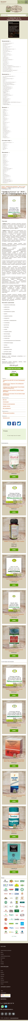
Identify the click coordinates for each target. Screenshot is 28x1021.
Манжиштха (5, 182)
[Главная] (14, 12)
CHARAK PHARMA (6, 104)
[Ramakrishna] (22, 933)
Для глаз (5, 399)
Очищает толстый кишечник (9, 403)
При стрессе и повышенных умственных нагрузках (11, 66)
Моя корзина (3, 1)
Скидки (2, 961)
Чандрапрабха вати (6, 130)
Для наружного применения (7, 59)
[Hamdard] (22, 916)
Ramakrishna (5, 85)
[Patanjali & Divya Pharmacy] (5, 912)
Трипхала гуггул (6, 417)
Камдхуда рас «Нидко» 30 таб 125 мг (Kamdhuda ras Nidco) (14, 650)
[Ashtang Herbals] (16, 908)
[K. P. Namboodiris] (22, 891)
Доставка (2, 974)
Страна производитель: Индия (8, 78)
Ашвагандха (5, 167)
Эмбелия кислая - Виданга (7, 181)
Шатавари (4, 112)
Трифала (4, 109)
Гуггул (4, 166)
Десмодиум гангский (6, 179)
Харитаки (4, 154)
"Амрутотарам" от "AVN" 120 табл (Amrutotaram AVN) (14, 579)
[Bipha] (11, 929)
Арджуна (4, 125)
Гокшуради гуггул (6, 137)
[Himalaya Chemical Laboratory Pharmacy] (22, 921)
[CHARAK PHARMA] (11, 904)
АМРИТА (4, 92)
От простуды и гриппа (6, 51)
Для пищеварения (7, 408)
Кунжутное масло (6, 169)
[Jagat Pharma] (11, 895)
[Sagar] (16, 933)
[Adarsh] (11, 908)
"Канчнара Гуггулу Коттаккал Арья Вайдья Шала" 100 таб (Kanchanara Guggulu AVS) (14, 760)
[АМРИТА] (11, 912)
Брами (4, 111)
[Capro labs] (11, 916)
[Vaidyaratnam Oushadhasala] (5, 904)
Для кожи (4, 45)
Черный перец (5, 161)
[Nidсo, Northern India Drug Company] (22, 882)
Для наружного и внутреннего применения (10, 70)
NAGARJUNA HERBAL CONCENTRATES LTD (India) (11, 102)
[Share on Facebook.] (14, 425)
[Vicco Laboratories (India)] (5, 895)
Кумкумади (5, 128)
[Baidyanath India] (11, 891)
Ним (4, 116)
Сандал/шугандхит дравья (7, 168)
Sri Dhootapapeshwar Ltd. (7, 86)
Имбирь (4, 156)
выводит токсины (6, 406)
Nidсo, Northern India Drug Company (9, 82)
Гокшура (4, 163)
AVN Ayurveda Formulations (8, 413)
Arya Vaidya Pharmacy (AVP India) (8, 84)
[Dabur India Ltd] (16, 899)
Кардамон (4, 160)
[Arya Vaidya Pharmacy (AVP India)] (11, 882)
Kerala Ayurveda (5, 103)
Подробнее (11, 36)
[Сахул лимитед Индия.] (22, 895)
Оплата (2, 972)
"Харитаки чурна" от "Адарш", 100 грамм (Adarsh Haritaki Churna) (14, 471)
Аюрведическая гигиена (5, 956)
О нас (2, 970)
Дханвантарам (5, 115)
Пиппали (4, 155)
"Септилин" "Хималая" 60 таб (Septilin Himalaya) (14, 831)
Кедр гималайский (6, 175)
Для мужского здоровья (6, 67)
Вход (19, 1)
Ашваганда (5, 110)
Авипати (4, 124)
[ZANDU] (16, 921)
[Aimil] (22, 929)
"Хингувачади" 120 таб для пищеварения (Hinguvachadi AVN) (14, 615)
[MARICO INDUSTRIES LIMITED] (16, 891)
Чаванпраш (5, 129)
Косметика (4, 148)
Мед (3, 173)
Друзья (2, 983)
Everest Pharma (5, 90)
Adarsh (4, 79)
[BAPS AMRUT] (5, 908)
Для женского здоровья (6, 46)
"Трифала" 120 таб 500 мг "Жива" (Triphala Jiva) (14, 542)
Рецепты (2, 980)
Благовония (5, 60)
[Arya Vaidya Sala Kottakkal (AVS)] (5, 882)
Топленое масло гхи (6, 176)
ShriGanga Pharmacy (6, 89)
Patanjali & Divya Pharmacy (7, 95)
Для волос (4, 52)
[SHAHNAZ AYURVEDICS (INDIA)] (11, 921)
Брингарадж (5, 136)
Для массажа (5, 64)
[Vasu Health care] (16, 925)
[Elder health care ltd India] (5, 899)
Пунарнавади (5, 118)
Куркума (4, 123)
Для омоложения (5, 50)
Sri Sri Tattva (5, 96)
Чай (3, 149)
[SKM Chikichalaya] (16, 929)
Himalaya (4, 77)
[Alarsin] (16, 895)
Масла (4, 143)
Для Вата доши (5, 57)
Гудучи (4, 117)
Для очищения (5, 47)
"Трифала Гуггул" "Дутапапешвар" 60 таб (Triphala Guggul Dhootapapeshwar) (13, 387)
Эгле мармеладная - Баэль (7, 180)
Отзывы (2, 963)
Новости (2, 976)
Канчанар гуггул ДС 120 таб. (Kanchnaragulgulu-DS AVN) (14, 725)
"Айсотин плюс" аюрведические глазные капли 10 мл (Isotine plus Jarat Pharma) (14, 795)
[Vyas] (5, 921)
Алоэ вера (4, 135)
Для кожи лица (5, 63)
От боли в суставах (6, 53)
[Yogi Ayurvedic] (11, 925)
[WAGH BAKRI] (5, 929)
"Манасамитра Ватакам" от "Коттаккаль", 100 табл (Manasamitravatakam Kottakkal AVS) (14, 866)
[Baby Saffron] (5, 925)
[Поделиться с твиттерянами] (19, 425)
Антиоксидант (6, 401)
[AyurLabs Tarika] (11, 899)
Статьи (2, 978)
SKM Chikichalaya (6, 99)
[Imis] (16, 916)
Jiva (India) (5, 97)
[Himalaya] (22, 904)
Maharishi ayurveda (6, 98)
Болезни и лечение (4, 981)
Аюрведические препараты (7, 142)
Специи (4, 147)
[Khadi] (22, 899)
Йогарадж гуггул (6, 122)
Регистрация (24, 1)
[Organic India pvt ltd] (5, 891)
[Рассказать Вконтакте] (9, 425)
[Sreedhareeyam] (14, 938)
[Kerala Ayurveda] (11, 933)
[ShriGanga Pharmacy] (22, 912)
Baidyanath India (5, 91)
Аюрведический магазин (14, 1018)
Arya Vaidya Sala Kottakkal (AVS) (8, 76)
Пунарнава (4, 174)
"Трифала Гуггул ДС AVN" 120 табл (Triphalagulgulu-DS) (14, 506)
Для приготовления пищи (7, 71)
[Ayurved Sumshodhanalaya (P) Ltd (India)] (22, 925)
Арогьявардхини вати (6, 131)
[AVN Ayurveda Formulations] (5, 916)
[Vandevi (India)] (16, 904)
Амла (4, 121)
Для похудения (5, 58)
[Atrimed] (22, 908)
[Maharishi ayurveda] (5, 933)
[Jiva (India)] (16, 912)
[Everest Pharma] (16, 882)
